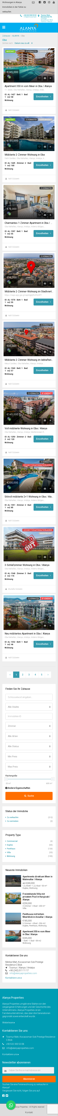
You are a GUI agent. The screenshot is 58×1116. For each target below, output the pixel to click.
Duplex (10, 845)
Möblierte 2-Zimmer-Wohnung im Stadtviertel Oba (29, 291)
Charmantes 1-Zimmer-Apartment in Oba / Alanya (29, 223)
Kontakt (29, 1112)
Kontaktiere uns (13, 978)
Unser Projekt (46, 533)
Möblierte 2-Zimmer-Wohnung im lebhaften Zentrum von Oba (29, 360)
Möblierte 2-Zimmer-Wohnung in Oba (25, 154)
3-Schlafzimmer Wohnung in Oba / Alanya (27, 565)
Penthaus (11, 849)
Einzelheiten (42, 96)
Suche (31, 796)
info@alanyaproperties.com (23, 973)
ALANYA (15, 36)
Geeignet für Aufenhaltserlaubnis (37, 465)
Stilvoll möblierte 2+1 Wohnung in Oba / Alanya (29, 496)
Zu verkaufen (31, 51)
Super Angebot (45, 51)
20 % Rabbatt (46, 393)
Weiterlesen (8, 1022)
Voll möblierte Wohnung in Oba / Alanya (26, 428)
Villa (9, 852)
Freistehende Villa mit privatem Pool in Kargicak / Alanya (36, 897)
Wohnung (11, 856)
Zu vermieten (12, 821)
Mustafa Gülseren (15, 589)
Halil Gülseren (13, 110)
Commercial (12, 841)
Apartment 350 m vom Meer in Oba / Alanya (28, 86)
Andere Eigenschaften (18, 788)
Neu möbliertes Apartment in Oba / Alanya (27, 633)
